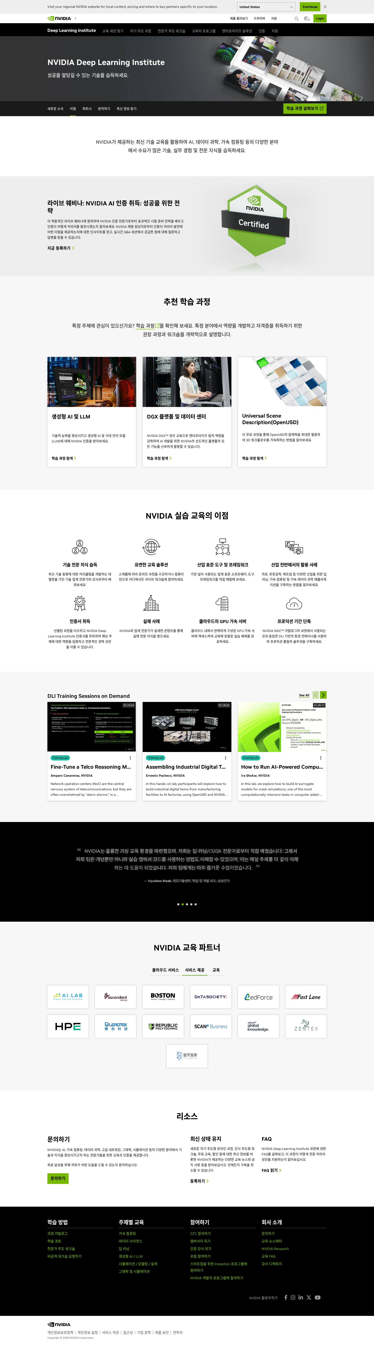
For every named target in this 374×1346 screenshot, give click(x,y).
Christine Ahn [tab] (191, 904)
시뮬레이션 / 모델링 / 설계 (138, 1264)
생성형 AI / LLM (131, 1256)
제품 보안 (162, 1332)
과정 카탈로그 (57, 1233)
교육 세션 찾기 (113, 31)
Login (320, 18)
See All (304, 695)
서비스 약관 (110, 1332)
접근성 (128, 1332)
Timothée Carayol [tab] (187, 904)
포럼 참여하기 (200, 1256)
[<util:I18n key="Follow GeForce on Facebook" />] (285, 1297)
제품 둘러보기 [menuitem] (239, 18)
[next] (323, 695)
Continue (310, 7)
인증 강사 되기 (200, 1249)
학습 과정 (145, 326)
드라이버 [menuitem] (259, 18)
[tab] (165, 970)
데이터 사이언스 (130, 1241)
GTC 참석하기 (200, 1233)
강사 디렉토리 (272, 1264)
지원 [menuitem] (274, 18)
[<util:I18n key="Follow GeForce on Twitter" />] (308, 1297)
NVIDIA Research (275, 1249)
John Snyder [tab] (183, 904)
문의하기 (104, 109)
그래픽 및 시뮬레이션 (134, 1271)
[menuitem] (82, 18)
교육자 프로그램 (204, 31)
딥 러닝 (124, 1249)
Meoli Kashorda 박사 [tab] (196, 904)
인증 (262, 31)
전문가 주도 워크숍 (171, 31)
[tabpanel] (187, 1026)
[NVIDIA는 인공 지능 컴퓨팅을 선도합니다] (59, 18)
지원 (275, 31)
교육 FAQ (269, 1256)
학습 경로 (54, 1241)
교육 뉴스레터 (272, 1241)
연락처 (178, 1332)
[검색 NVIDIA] (297, 17)
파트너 (87, 109)
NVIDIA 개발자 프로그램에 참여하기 (216, 1278)
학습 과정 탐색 (63, 458)
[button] (306, 20)
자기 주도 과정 (140, 31)
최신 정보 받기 (127, 109)
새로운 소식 (55, 109)
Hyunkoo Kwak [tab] (178, 904)
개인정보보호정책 (60, 1332)
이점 (73, 109)
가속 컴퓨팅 (127, 1233)
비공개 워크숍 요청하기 (64, 1256)
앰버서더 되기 (200, 1241)
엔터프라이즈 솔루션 (237, 31)
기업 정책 (144, 1332)
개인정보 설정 (87, 1332)
